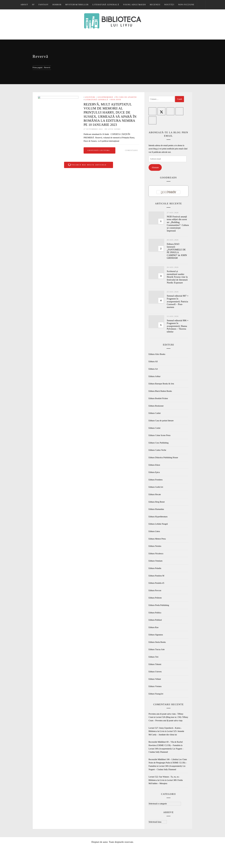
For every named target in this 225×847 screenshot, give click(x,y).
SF (33, 5)
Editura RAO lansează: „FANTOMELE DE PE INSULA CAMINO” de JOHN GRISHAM (177, 251)
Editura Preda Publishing (159, 605)
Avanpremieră (105, 97)
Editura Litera (154, 531)
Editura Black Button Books (160, 391)
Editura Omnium (155, 561)
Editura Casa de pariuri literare (161, 420)
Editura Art (153, 369)
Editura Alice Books (157, 354)
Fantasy (44, 5)
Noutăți (169, 5)
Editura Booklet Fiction (158, 398)
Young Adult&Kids (134, 5)
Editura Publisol (155, 620)
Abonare (155, 167)
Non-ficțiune (186, 5)
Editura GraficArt (156, 487)
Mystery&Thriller (77, 5)
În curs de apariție (126, 97)
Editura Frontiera (155, 480)
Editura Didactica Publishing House (163, 457)
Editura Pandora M (156, 576)
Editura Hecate (155, 494)
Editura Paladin (155, 568)
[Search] (201, 4)
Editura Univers (155, 671)
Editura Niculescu (156, 553)
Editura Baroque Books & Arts (161, 384)
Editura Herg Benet (157, 502)
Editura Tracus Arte (157, 649)
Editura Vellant (155, 679)
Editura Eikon (154, 465)
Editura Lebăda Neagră (158, 524)
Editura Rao (153, 627)
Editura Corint (154, 428)
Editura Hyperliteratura (158, 516)
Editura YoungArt (156, 694)
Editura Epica (154, 472)
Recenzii (155, 5)
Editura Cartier (155, 413)
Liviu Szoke (114, 129)
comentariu (131, 150)
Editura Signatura (156, 635)
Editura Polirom (155, 598)
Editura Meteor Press (157, 539)
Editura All (153, 361)
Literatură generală (105, 5)
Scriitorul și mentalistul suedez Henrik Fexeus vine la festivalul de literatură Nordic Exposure (177, 277)
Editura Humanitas (156, 509)
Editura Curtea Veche (157, 450)
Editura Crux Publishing (158, 443)
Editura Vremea (155, 686)
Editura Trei (153, 657)
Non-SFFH (116, 100)
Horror (56, 5)
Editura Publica (155, 613)
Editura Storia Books (157, 642)
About (24, 5)
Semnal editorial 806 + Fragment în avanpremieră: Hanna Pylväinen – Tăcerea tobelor (177, 326)
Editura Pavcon (155, 590)
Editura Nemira (155, 546)
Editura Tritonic (155, 664)
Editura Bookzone (156, 406)
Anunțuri (90, 97)
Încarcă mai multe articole (89, 165)
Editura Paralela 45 (156, 583)
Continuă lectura (99, 150)
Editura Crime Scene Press (159, 435)
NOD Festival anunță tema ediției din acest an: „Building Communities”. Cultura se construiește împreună (178, 223)
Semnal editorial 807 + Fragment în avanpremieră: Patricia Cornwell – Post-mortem (177, 301)
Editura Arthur (154, 376)
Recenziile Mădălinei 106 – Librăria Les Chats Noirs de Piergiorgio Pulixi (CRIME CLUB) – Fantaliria (168, 762)
